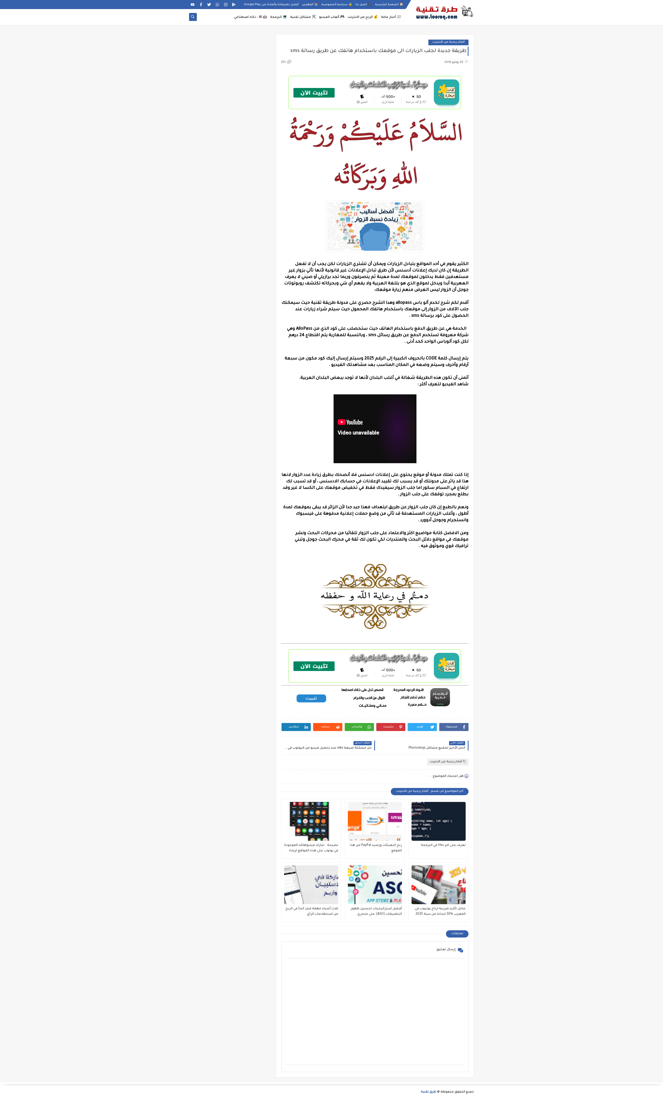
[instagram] (225, 4)
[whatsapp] (217, 4)
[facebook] (200, 4)
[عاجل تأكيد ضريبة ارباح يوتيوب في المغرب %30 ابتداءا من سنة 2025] (439, 884)
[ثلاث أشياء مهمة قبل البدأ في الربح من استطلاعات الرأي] (311, 884)
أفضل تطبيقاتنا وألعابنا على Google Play (271, 4)
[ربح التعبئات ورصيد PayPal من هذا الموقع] (375, 821)
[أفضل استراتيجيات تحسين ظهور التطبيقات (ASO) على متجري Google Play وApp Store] (375, 884)
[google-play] (233, 4)
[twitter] (209, 4)
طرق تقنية (428, 1092)
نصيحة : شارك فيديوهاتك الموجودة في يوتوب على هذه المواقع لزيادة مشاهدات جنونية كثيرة (311, 849)
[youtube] (192, 4)
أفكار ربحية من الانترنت (448, 42)
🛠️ (303, 17)
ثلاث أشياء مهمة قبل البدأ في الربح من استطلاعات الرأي (311, 911)
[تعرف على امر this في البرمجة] (439, 821)
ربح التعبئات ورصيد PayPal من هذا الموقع (376, 848)
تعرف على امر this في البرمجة (443, 845)
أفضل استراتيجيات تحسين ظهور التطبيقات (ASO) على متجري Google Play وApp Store (376, 912)
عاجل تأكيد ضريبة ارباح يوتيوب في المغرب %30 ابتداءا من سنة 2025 (440, 911)
